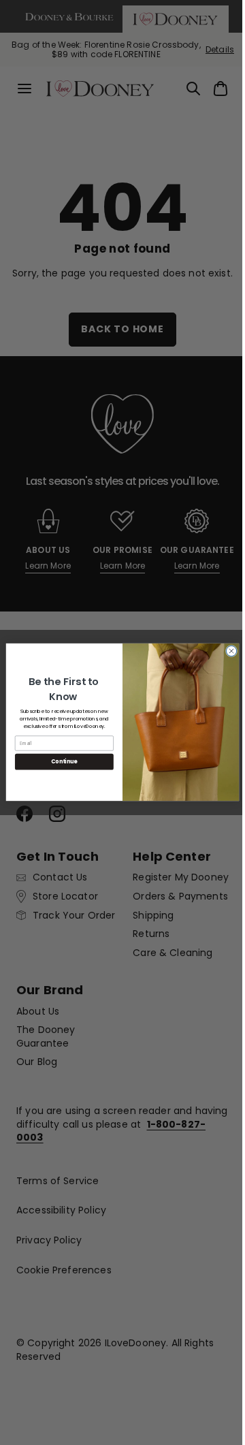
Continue (59, 761)
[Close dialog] (226, 651)
